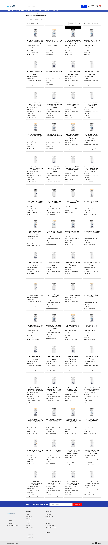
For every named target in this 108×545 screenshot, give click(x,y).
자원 (40, 10)
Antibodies (48, 514)
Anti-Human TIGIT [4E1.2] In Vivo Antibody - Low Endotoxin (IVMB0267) (92, 42)
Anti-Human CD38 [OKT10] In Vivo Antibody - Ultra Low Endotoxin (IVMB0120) (73, 264)
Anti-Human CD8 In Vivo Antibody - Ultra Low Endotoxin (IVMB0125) (54, 232)
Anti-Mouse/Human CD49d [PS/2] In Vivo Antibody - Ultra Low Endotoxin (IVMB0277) (54, 42)
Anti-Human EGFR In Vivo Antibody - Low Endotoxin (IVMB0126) (35, 233)
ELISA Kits (48, 520)
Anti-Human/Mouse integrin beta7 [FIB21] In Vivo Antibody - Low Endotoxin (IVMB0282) (35, 42)
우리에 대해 (46, 10)
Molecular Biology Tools (51, 527)
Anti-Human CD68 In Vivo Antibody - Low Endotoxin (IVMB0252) (73, 104)
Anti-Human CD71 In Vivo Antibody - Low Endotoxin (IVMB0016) (54, 451)
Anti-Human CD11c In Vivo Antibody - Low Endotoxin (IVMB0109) (92, 327)
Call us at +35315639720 (14, 525)
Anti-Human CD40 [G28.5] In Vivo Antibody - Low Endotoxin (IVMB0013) (35, 483)
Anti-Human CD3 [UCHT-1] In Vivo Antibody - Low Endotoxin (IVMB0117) (54, 295)
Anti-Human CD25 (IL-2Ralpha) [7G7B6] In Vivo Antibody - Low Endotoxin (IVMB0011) (73, 483)
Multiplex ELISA (49, 529)
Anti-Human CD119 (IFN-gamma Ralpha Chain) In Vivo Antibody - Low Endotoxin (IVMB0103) (54, 389)
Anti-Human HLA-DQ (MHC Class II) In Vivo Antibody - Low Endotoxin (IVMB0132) (92, 168)
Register (93, 6)
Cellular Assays (49, 518)
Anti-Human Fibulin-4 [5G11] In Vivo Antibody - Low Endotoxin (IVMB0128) (73, 201)
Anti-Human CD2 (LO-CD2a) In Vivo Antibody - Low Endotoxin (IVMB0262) (91, 73)
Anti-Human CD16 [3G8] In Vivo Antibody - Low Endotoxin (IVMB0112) (35, 327)
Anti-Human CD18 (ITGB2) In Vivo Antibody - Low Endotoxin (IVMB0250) (92, 104)
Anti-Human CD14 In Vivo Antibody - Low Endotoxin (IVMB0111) (54, 326)
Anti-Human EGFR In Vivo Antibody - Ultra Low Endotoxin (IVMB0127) (91, 201)
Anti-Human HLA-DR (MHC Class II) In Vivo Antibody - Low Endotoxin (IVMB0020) (54, 420)
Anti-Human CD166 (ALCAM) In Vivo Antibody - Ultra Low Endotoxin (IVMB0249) (35, 135)
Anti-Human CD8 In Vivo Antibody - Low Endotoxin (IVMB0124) (73, 232)
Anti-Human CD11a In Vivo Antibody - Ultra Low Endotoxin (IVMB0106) (73, 358)
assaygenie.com (30, 534)
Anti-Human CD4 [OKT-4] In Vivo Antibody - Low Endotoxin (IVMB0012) (54, 483)
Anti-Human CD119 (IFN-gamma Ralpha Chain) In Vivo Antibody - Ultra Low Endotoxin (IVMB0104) (35, 389)
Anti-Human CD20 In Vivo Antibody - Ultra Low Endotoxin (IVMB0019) (73, 420)
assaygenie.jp (29, 536)
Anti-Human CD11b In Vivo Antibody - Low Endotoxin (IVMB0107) (54, 358)
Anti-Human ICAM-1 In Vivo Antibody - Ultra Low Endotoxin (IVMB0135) (35, 168)
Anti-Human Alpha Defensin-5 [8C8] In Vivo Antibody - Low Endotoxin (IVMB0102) (73, 389)
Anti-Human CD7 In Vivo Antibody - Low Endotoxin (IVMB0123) (92, 232)
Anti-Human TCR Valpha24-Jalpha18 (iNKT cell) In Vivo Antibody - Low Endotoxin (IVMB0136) (91, 136)
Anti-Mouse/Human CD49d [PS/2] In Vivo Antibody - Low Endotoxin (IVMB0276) (73, 42)
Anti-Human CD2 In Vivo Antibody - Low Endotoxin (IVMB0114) (73, 294)
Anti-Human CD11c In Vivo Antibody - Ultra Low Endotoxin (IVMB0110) (73, 327)
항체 (9, 10)
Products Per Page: (91, 23)
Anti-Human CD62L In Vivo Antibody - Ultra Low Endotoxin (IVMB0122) (35, 264)
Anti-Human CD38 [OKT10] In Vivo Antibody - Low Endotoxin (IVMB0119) (92, 264)
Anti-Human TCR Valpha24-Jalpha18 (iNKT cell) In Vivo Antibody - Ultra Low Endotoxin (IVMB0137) (73, 136)
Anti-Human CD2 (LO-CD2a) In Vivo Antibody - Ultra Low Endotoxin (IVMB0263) (73, 73)
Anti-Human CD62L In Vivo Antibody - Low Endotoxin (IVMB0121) (54, 264)
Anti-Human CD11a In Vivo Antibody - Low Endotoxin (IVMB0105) (92, 358)
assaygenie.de (30, 537)
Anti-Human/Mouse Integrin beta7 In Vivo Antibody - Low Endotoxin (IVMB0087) (92, 389)
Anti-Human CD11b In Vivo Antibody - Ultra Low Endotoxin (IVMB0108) (35, 358)
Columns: (71, 23)
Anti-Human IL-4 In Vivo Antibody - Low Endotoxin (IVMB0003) (92, 482)
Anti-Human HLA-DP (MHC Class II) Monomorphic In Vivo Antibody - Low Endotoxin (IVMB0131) (35, 201)
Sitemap (29, 529)
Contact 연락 (55, 10)
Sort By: (29, 23)
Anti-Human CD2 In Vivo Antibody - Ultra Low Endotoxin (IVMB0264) (54, 72)
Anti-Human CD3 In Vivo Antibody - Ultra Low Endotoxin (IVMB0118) (35, 294)
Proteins (21, 10)
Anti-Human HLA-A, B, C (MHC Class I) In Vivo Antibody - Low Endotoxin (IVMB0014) (92, 452)
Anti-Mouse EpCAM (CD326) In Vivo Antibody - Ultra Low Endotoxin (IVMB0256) (35, 104)
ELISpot (48, 523)
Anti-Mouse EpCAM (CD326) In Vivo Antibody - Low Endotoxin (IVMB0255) (54, 104)
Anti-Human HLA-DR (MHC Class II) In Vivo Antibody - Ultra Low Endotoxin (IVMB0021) (35, 420)
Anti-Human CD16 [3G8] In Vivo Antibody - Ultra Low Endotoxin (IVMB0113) (91, 295)
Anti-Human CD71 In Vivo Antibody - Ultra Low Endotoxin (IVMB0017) (35, 451)
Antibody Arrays (49, 516)
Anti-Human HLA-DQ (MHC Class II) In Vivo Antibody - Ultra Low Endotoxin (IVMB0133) (73, 168)
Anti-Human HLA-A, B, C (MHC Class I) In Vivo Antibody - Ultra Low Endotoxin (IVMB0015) (73, 452)
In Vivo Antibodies (50, 525)
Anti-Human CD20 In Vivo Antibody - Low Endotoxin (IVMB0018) (92, 420)
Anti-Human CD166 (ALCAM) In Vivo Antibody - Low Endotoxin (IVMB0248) (54, 135)
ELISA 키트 (14, 10)
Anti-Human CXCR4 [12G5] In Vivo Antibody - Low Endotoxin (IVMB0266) (35, 73)
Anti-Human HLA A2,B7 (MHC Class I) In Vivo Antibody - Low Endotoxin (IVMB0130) (54, 201)
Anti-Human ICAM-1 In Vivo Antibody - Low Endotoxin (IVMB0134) (54, 168)
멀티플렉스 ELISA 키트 (31, 10)
